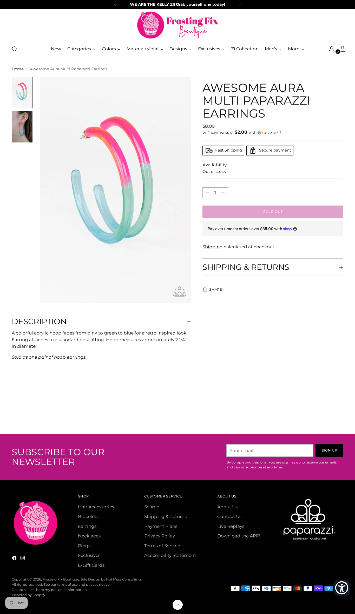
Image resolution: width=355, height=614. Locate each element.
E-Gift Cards (91, 565)
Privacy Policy (159, 535)
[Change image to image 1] (22, 92)
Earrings (87, 526)
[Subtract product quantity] (223, 193)
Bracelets (88, 516)
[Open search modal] (14, 49)
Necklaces (89, 535)
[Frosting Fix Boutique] (177, 25)
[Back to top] (178, 605)
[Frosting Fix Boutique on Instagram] (23, 559)
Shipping (212, 246)
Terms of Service (162, 545)
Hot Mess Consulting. (124, 579)
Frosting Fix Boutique (61, 579)
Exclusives (89, 555)
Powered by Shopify (28, 595)
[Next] (240, 4)
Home (18, 68)
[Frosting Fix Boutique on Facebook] (15, 559)
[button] (272, 132)
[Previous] (115, 4)
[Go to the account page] (329, 49)
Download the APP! (238, 535)
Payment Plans (160, 526)
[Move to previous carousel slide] (327, 416)
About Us (227, 506)
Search (151, 506)
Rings (84, 545)
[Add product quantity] (207, 193)
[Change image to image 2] (22, 126)
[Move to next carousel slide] (338, 416)
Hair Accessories (96, 506)
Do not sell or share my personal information (49, 590)
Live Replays (230, 526)
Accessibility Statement (170, 555)
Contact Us (229, 516)
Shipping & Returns (165, 516)
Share (215, 289)
